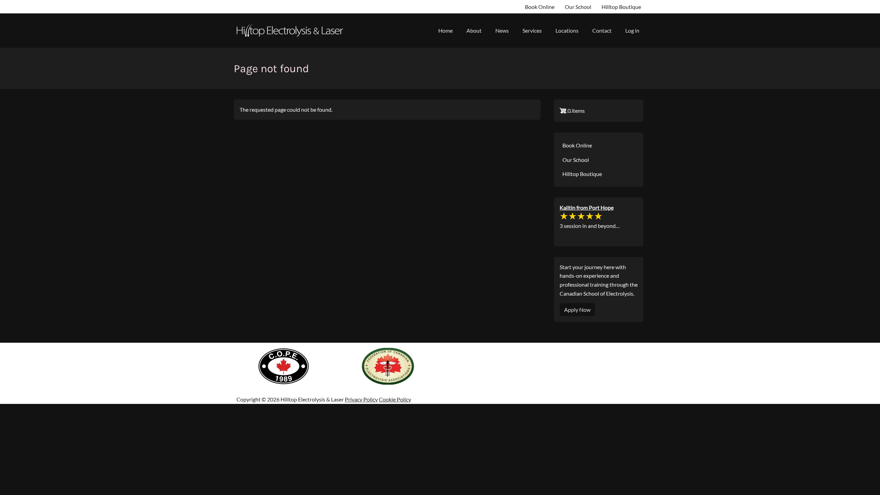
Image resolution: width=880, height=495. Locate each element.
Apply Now (577, 309)
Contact (602, 30)
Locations (567, 30)
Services (532, 30)
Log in (632, 30)
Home (445, 30)
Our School (578, 6)
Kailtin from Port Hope (587, 207)
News (502, 30)
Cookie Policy (395, 399)
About (474, 30)
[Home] (292, 30)
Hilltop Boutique (621, 6)
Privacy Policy (361, 399)
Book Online (539, 6)
